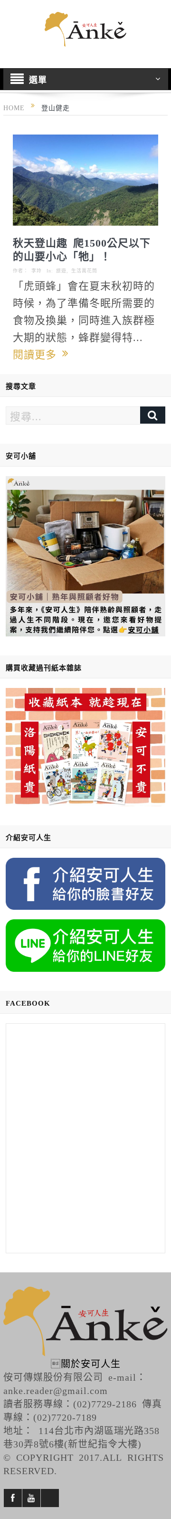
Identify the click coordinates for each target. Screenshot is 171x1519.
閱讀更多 (37, 353)
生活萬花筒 (84, 270)
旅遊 (61, 270)
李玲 (36, 270)
